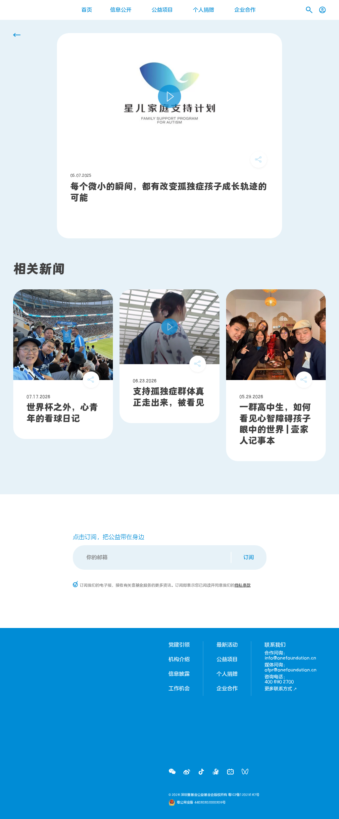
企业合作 (245, 10)
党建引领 (179, 645)
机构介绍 (179, 659)
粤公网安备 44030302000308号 (201, 802)
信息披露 (179, 674)
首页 (86, 10)
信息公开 (120, 10)
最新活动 (227, 645)
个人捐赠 (203, 10)
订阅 (248, 557)
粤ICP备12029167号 (243, 795)
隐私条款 (243, 585)
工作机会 (179, 689)
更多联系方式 (278, 689)
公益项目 (162, 10)
